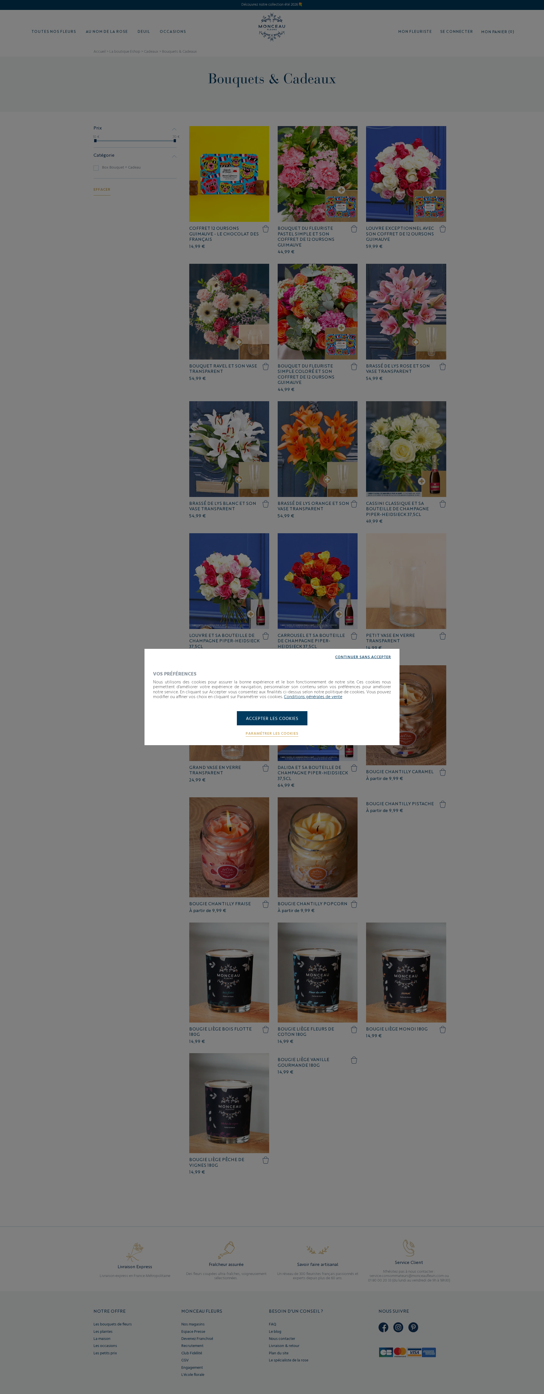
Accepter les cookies (272, 718)
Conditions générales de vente (313, 697)
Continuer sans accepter (363, 657)
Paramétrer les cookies (272, 734)
